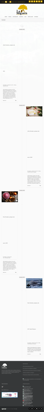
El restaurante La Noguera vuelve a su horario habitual (31, 374)
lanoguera (5, 256)
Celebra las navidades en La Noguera (28, 372)
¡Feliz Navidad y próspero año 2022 (28, 366)
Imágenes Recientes (26, 383)
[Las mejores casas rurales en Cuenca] (32, 379)
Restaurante (31, 343)
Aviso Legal (15, 408)
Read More (4, 100)
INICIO (9, 257)
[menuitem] (6, 17)
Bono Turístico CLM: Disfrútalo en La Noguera (30, 368)
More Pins (25, 400)
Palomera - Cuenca (14, 1)
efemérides (6, 257)
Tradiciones (34, 343)
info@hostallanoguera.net (21, 1)
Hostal (39, 342)
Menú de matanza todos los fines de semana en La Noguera (32, 370)
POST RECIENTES (25, 363)
